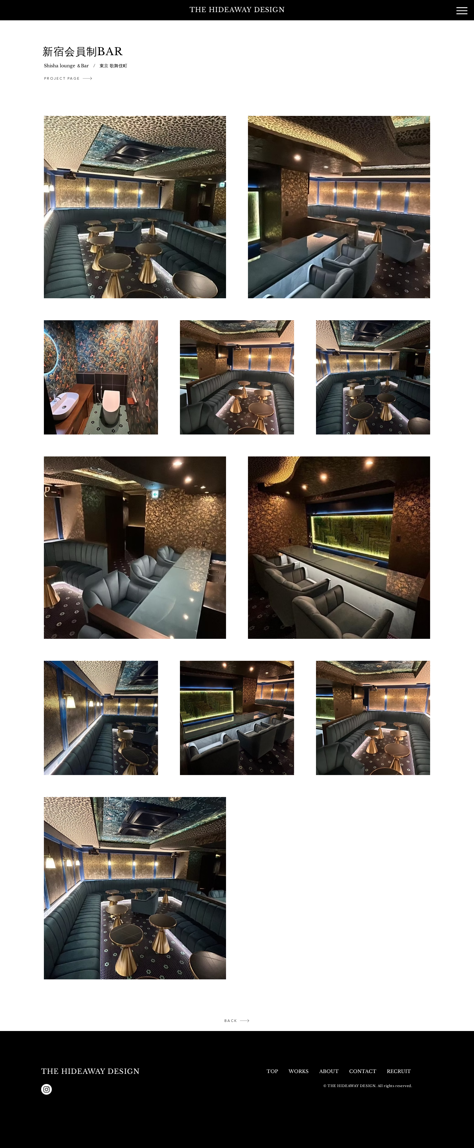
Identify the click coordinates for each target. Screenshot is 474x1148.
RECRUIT (399, 1071)
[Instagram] (46, 1089)
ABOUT (328, 1071)
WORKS (299, 1071)
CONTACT (362, 1071)
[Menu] (462, 10)
